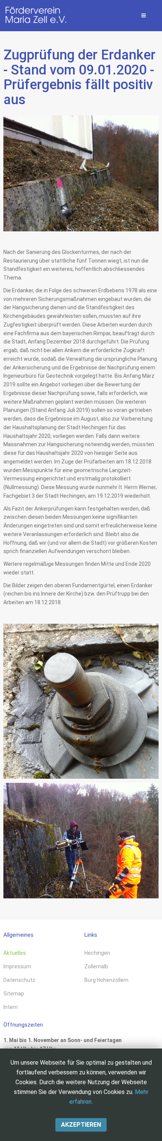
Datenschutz (19, 980)
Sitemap (13, 994)
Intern (10, 1007)
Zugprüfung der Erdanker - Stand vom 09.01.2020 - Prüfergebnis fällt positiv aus (79, 77)
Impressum (17, 966)
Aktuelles (14, 953)
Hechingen (97, 953)
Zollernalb (96, 966)
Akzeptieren (81, 1124)
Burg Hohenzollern (106, 980)
